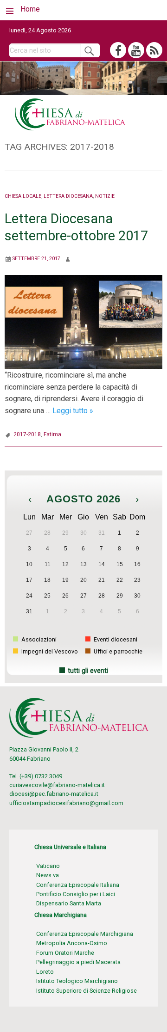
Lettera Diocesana (68, 196)
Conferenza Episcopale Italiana (77, 884)
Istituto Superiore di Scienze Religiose (86, 990)
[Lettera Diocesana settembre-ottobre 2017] (83, 321)
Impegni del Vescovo (49, 651)
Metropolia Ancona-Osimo (71, 943)
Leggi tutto (72, 410)
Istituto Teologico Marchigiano (77, 980)
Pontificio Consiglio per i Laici (75, 894)
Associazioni (38, 639)
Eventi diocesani (114, 639)
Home (30, 9)
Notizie (105, 196)
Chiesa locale (23, 196)
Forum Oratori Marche (65, 952)
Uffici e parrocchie (117, 651)
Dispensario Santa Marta (68, 903)
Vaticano (48, 865)
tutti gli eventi (88, 671)
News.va (47, 875)
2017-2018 (27, 434)
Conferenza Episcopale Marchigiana (84, 933)
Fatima (52, 434)
